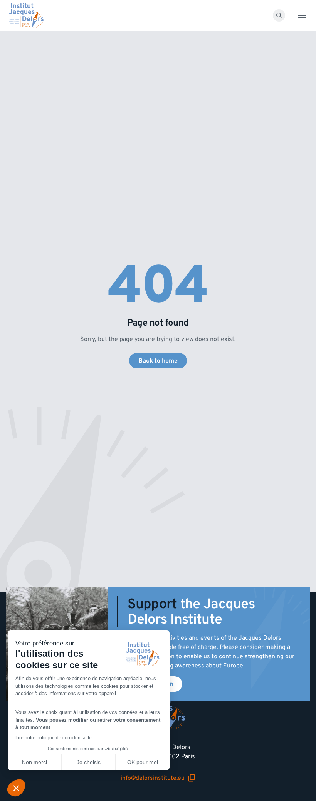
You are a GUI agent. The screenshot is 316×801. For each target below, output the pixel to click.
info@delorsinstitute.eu (158, 778)
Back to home (158, 360)
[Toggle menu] (302, 15)
